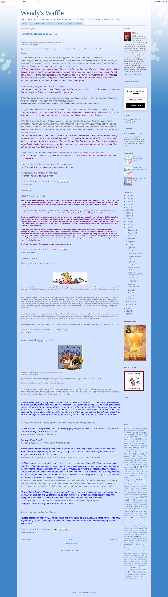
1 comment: (46, 329)
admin (140, 456)
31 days (132, 441)
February (131, 301)
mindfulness (135, 526)
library (125, 520)
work (132, 574)
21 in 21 (50, 23)
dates (129, 482)
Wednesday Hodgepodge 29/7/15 (39, 33)
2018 (128, 219)
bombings (126, 467)
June (130, 290)
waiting (126, 570)
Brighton (140, 469)
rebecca (133, 549)
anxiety (145, 458)
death (139, 482)
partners (145, 538)
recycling (145, 549)
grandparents (128, 506)
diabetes (126, 486)
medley (140, 524)
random (28, 332)
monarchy (126, 528)
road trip (141, 555)
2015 (128, 227)
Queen (126, 547)
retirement (132, 555)
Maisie (126, 522)
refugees (145, 551)
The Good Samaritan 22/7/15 (37, 263)
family (126, 492)
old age (137, 534)
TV (132, 563)
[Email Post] (54, 181)
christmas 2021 (142, 475)
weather (138, 570)
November (131, 233)
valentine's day (128, 565)
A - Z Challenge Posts (37, 23)
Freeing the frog (133, 277)
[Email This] (58, 181)
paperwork (140, 538)
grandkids (144, 504)
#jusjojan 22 (137, 428)
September (132, 239)
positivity (138, 542)
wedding (144, 570)
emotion (137, 488)
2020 (128, 213)
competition (138, 477)
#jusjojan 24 (131, 430)
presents (145, 542)
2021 (128, 210)
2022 (128, 207)
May (130, 293)
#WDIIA (145, 437)
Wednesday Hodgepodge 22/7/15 (39, 340)
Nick (142, 532)
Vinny (145, 565)
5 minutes (138, 441)
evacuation (134, 490)
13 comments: (47, 529)
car (134, 471)
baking (145, 462)
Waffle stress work (142, 567)
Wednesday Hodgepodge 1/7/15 (135, 285)
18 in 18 (78, 23)
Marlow (140, 522)
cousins (132, 480)
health (134, 508)
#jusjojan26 (127, 433)
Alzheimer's (127, 458)
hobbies (145, 508)
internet (132, 515)
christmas (134, 475)
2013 (128, 311)
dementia (135, 484)
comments (132, 477)
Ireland (136, 515)
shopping (141, 557)
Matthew (145, 522)
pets (136, 540)
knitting (131, 517)
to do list (141, 561)
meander (131, 524)
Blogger (133, 464)
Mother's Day (143, 528)
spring (132, 559)
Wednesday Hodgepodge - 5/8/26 (140, 168)
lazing (145, 517)
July (129, 244)
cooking (126, 480)
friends (138, 500)
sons (129, 559)
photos (140, 540)
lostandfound (133, 520)
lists (129, 520)
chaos (145, 473)
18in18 (126, 439)
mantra (136, 522)
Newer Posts (26, 540)
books (126, 469)
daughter (134, 482)
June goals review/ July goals (134, 281)
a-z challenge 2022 (136, 454)
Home (24, 23)
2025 (128, 198)
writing (136, 574)
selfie (136, 557)
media (136, 524)
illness (140, 513)
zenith (135, 578)
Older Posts (114, 540)
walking (131, 570)
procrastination (128, 544)
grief (125, 508)
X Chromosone (142, 574)
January (131, 304)
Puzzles (145, 544)
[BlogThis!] (61, 181)
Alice (145, 456)
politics (132, 542)
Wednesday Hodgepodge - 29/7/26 (138, 158)
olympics (142, 534)
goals (145, 502)
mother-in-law (134, 528)
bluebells (145, 464)
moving (126, 530)
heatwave (139, 508)
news (136, 532)
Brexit (136, 469)
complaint (144, 477)
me (125, 524)
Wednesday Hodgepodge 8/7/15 (135, 273)
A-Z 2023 (133, 443)
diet (131, 486)
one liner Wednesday (134, 536)
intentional (126, 515)
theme (125, 561)
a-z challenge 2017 (136, 448)
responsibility (144, 553)
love (139, 520)
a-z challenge (132, 445)
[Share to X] (63, 181)
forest (129, 497)
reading (126, 549)
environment (127, 490)
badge (140, 462)
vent (137, 565)
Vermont (141, 565)
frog (141, 500)
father (131, 492)
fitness (143, 492)
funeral (145, 500)
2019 (128, 216)
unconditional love (138, 563)
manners (131, 522)
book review (140, 466)
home (145, 511)
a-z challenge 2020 (130, 452)
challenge (134, 473)
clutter (126, 478)
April (130, 296)
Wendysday (139, 572)
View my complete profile (132, 74)
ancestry (133, 458)
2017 (128, 222)
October (131, 236)
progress (138, 544)
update (145, 563)
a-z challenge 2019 (141, 450)
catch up (144, 471)
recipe (139, 549)
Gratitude (144, 506)
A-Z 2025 (141, 443)
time (132, 561)
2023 (128, 204)
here (39, 57)
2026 (128, 195)
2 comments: (46, 249)
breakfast (131, 469)
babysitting (133, 462)
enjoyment (144, 488)
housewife (126, 513)
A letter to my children (133, 133)
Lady (138, 517)
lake (142, 517)
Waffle (28, 252)
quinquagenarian (135, 547)
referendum (127, 551)
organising (133, 538)
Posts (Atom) (75, 550)
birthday (126, 464)
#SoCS (138, 437)
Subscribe (136, 105)
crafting (145, 480)
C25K (125, 471)
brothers (145, 469)
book (131, 467)
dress (134, 486)
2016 (128, 225)
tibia (129, 561)
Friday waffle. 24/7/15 (33, 195)
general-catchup (137, 502)
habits (129, 508)
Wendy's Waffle (42, 13)
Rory (145, 555)
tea (139, 559)
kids (128, 517)
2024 (128, 201)
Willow (33, 252)
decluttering (144, 482)
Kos (136, 517)
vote (129, 567)
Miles (129, 526)
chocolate (126, 475)
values (134, 565)
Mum (131, 530)
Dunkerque (140, 486)
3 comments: (46, 181)
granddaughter (138, 504)
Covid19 (138, 480)
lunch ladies (144, 520)
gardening (127, 502)
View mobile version (70, 543)
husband (134, 513)
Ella (132, 488)
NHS (139, 532)
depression (143, 484)
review (137, 555)
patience (126, 540)
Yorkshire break (138, 576)
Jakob (140, 515)
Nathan (141, 530)
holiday (141, 511)
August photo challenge (132, 460)
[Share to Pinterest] (67, 181)
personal (131, 540)
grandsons (137, 506)
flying (134, 494)
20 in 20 (60, 23)
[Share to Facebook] (65, 181)
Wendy (136, 33)
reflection (136, 551)
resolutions (136, 553)
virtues (125, 567)
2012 (128, 314)
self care (132, 557)
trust (130, 563)
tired (136, 561)
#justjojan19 (131, 435)
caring (137, 471)
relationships (127, 553)
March (130, 299)
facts (146, 490)
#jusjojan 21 (128, 428)
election (126, 488)
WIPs (129, 574)
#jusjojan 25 (142, 430)
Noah (132, 534)
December (131, 230)
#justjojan (136, 433)
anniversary (139, 458)
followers (138, 494)
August (130, 242)
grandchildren (128, 504)
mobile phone (144, 526)
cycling (126, 482)
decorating (127, 484)
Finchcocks (136, 492)
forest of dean (134, 497)
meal (128, 524)
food (142, 494)
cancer (130, 471)
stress (136, 559)
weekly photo (129, 572)
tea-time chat (143, 559)
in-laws (145, 513)
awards (126, 462)
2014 (128, 308)
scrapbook (126, 557)
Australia (144, 460)
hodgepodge (30, 184)
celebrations (127, 473)
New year (131, 532)
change (140, 473)
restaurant (126, 555)
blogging (138, 464)
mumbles (136, 530)
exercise (141, 490)
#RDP (132, 437)
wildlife (145, 572)
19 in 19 (69, 23)
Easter (145, 486)
